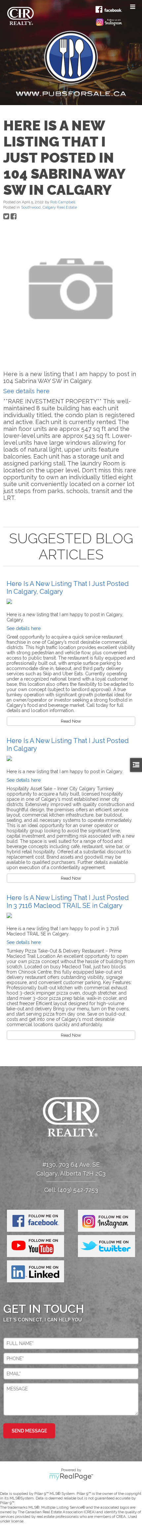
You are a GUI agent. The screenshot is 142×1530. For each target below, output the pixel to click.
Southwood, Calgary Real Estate (49, 207)
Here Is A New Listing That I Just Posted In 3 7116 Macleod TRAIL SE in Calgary (68, 902)
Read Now (71, 721)
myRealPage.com (71, 1476)
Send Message (29, 1430)
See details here (26, 391)
